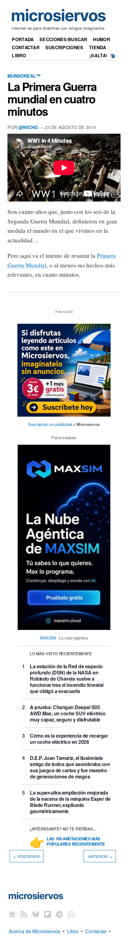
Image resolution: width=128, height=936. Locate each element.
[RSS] (24, 913)
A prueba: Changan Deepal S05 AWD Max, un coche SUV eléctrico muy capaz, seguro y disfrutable (68, 713)
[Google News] (12, 913)
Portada (23, 39)
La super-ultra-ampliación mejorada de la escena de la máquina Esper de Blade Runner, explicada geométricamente (70, 802)
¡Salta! (98, 55)
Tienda (97, 47)
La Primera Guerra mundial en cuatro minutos (52, 98)
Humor (101, 39)
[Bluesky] (35, 913)
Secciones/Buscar (63, 39)
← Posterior (26, 856)
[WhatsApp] (71, 913)
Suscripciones (64, 47)
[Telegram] (59, 913)
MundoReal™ (23, 76)
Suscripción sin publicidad (50, 424)
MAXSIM (48, 638)
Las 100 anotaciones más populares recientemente (76, 841)
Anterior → (99, 856)
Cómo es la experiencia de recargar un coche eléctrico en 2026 (69, 738)
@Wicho (28, 127)
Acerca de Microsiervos (34, 931)
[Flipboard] (47, 913)
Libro (19, 55)
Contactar (25, 47)
